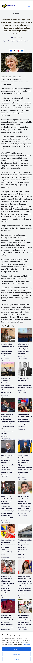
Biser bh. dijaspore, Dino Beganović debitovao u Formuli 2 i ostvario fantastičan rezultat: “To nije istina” (8, 547)
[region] (16, 647)
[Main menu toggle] (29, 6)
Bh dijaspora (11, 41)
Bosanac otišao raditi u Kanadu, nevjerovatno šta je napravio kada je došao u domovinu (25, 619)
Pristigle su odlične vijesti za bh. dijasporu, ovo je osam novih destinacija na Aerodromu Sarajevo (25, 547)
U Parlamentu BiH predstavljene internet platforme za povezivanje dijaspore (24, 348)
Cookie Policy (26, 644)
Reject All (16, 659)
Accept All (17, 649)
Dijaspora (19, 41)
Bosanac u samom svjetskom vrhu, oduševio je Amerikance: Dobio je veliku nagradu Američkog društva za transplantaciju (24, 504)
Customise (16, 654)
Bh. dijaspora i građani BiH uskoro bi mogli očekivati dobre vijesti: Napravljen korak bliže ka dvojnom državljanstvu (7, 622)
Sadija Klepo (26, 41)
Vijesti (16, 13)
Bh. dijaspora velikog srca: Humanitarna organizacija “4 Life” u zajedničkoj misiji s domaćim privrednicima (8, 385)
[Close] (31, 633)
